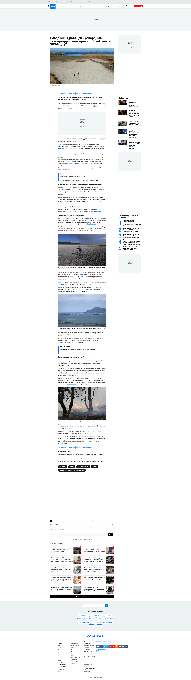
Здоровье (96, 622)
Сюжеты (60, 641)
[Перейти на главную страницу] (53, 6)
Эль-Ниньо (63, 466)
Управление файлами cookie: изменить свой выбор (89, 670)
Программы (61, 662)
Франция (79, 618)
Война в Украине (97, 615)
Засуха (72, 466)
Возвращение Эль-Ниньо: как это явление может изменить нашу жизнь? (78, 349)
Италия (112, 618)
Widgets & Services (75, 657)
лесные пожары (71, 384)
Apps (72, 655)
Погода (95, 466)
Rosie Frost (61, 88)
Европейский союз (84, 622)
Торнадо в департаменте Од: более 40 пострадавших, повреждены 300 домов (77, 458)
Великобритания (107, 622)
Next (101, 6)
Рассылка (100, 651)
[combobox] (106, 2)
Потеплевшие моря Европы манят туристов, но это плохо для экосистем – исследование (80, 461)
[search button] (98, 2)
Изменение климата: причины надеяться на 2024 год (73, 176)
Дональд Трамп (102, 618)
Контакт (86, 658)
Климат (59, 34)
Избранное (123, 98)
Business (85, 6)
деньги (99, 626)
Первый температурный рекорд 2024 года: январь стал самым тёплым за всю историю (80, 454)
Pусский (51, 1)
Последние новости (65, 6)
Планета (54, 34)
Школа (91, 626)
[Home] (50, 34)
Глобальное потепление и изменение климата (72, 470)
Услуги (72, 641)
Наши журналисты (63, 664)
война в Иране (84, 615)
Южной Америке (91, 224)
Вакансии (86, 660)
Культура (107, 6)
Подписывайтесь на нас (104, 641)
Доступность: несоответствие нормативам (88, 664)
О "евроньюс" (87, 643)
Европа (74, 6)
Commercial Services (89, 645)
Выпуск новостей (75, 645)
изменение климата (83, 466)
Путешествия (94, 6)
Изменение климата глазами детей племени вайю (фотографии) (76, 353)
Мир (79, 6)
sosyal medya (89, 618)
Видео (59, 660)
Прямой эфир (138, 6)
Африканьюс (74, 659)
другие (85, 641)
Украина (108, 615)
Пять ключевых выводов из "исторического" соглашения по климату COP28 (79, 180)
